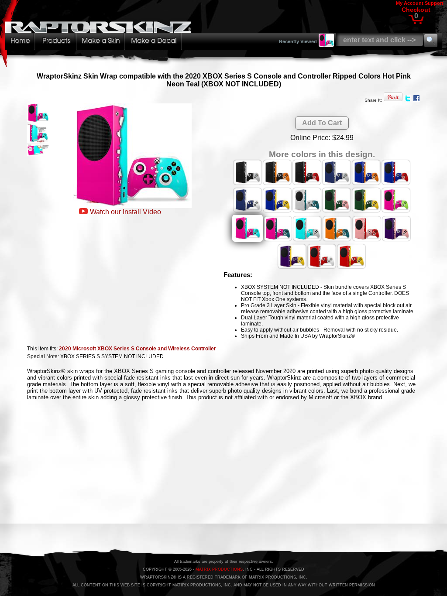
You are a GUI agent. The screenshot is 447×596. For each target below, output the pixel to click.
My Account (409, 3)
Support (434, 3)
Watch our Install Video (125, 212)
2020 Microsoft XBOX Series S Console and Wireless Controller (137, 349)
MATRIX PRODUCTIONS (219, 569)
